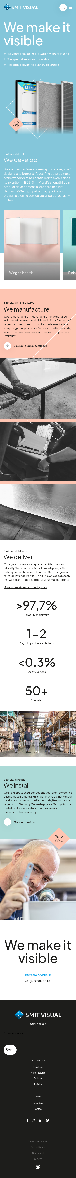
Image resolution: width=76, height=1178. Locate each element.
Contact (38, 1109)
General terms (38, 1147)
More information (24, 822)
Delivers (38, 1078)
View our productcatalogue (30, 346)
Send (10, 1049)
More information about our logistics (25, 587)
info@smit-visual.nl (38, 975)
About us (38, 1103)
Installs (38, 1084)
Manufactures (38, 1072)
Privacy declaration (38, 1141)
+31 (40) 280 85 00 (38, 980)
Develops (38, 1067)
